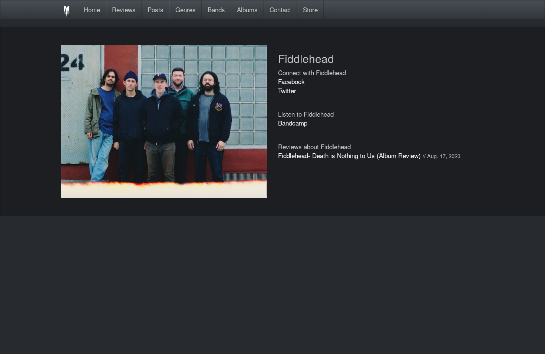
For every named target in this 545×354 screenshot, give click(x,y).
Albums (247, 9)
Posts (156, 9)
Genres (185, 9)
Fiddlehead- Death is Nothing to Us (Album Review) (349, 155)
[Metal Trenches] (67, 9)
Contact (280, 9)
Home (92, 9)
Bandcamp (292, 122)
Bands (216, 9)
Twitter (287, 90)
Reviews (124, 9)
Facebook (291, 81)
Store (310, 9)
